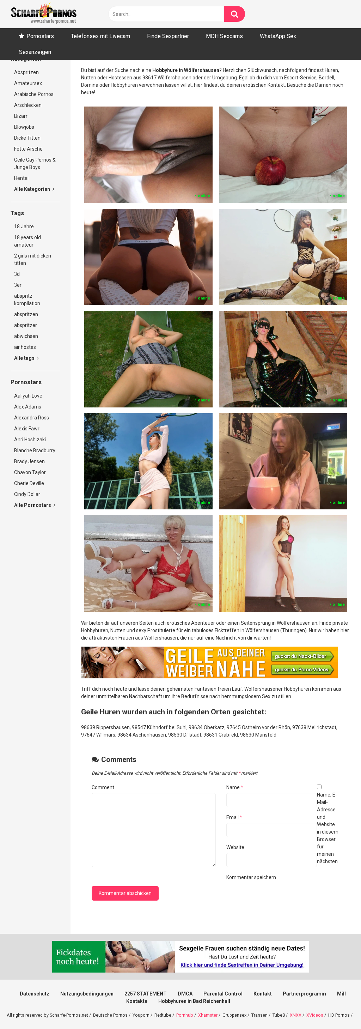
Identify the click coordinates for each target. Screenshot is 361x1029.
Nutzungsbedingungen (87, 994)
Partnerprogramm (304, 994)
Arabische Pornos (34, 94)
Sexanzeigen (35, 52)
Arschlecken (28, 105)
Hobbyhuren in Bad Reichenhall (194, 1001)
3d (17, 274)
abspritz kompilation (27, 299)
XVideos (314, 1015)
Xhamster (208, 1015)
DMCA (185, 994)
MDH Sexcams (224, 36)
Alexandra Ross (31, 417)
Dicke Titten (27, 138)
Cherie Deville (29, 483)
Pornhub (184, 1015)
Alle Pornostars (33, 505)
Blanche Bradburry (34, 450)
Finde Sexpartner (168, 36)
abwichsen (26, 336)
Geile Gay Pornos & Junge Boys (35, 163)
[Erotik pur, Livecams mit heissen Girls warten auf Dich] (209, 676)
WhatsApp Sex (278, 36)
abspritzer (25, 325)
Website (235, 847)
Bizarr (20, 116)
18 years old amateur (27, 241)
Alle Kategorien (32, 189)
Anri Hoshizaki (30, 439)
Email (234, 817)
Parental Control (223, 994)
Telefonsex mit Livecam (100, 36)
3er (18, 285)
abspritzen (26, 314)
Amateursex (28, 83)
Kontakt (262, 994)
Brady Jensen (29, 461)
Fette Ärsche (28, 149)
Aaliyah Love (28, 396)
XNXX (295, 1015)
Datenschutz (34, 994)
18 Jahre (24, 226)
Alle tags (25, 358)
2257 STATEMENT (145, 994)
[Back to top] (337, 1007)
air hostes (25, 347)
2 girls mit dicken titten (32, 259)
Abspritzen (26, 72)
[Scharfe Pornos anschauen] (44, 14)
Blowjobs (24, 127)
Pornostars (40, 36)
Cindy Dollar (27, 494)
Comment (103, 787)
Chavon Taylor (30, 472)
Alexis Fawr (26, 428)
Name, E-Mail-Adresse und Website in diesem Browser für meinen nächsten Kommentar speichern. (282, 836)
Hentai (21, 178)
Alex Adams (27, 407)
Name (234, 787)
